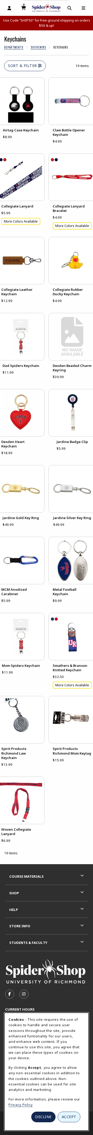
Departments (13, 47)
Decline (43, 1116)
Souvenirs (38, 47)
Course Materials (26, 876)
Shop (14, 893)
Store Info (19, 926)
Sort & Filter (23, 65)
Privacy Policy (21, 1104)
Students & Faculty (28, 942)
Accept (69, 1116)
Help (13, 909)
